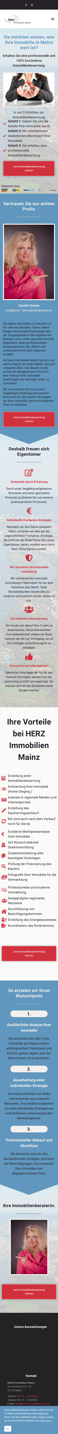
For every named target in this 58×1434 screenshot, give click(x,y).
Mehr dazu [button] (46, 1420)
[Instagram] (32, 5)
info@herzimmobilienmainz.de (32, 1403)
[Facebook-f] (26, 5)
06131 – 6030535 (27, 1396)
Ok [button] (7, 1429)
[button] (52, 19)
